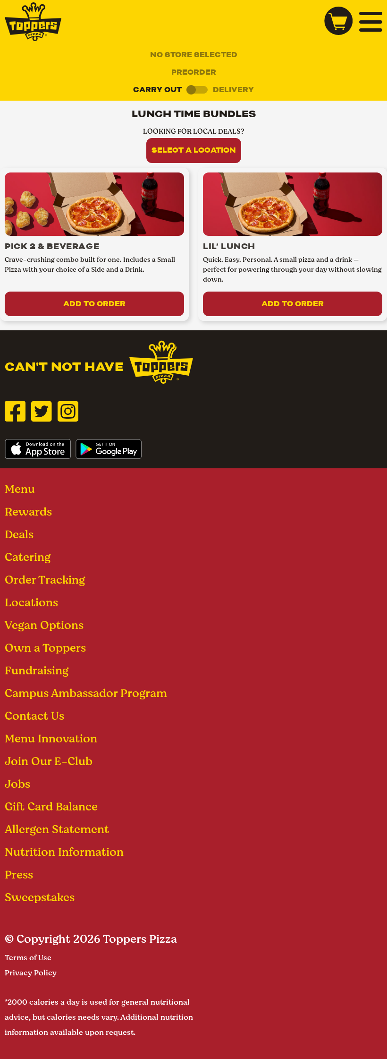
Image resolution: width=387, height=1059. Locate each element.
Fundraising (36, 670)
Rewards (28, 511)
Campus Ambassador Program (86, 693)
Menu (20, 489)
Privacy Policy (31, 973)
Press (19, 874)
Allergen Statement (57, 829)
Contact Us (34, 715)
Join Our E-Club (49, 761)
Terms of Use (28, 958)
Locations (31, 602)
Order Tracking (45, 579)
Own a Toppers (45, 647)
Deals (19, 534)
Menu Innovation (51, 738)
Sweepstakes (40, 897)
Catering (27, 557)
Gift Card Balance (51, 806)
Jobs (17, 783)
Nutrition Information (64, 851)
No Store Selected (193, 55)
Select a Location (193, 150)
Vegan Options (44, 625)
